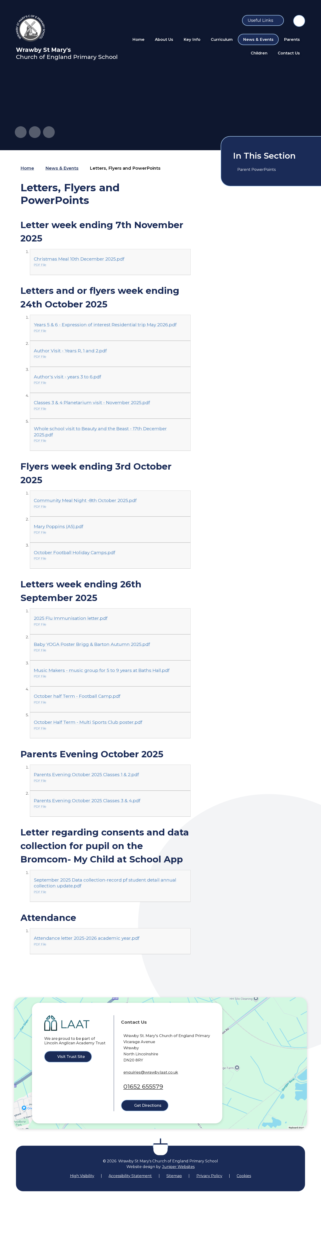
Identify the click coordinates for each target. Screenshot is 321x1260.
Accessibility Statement (130, 1176)
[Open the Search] (299, 21)
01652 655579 (143, 1086)
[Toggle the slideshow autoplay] (49, 132)
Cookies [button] (244, 1176)
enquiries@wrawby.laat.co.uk (150, 1072)
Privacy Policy (209, 1176)
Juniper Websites (178, 1166)
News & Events (61, 168)
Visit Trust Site (71, 1056)
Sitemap (174, 1176)
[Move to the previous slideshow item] (21, 132)
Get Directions (147, 1105)
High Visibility (82, 1176)
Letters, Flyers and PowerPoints (125, 168)
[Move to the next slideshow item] (35, 132)
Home (27, 168)
